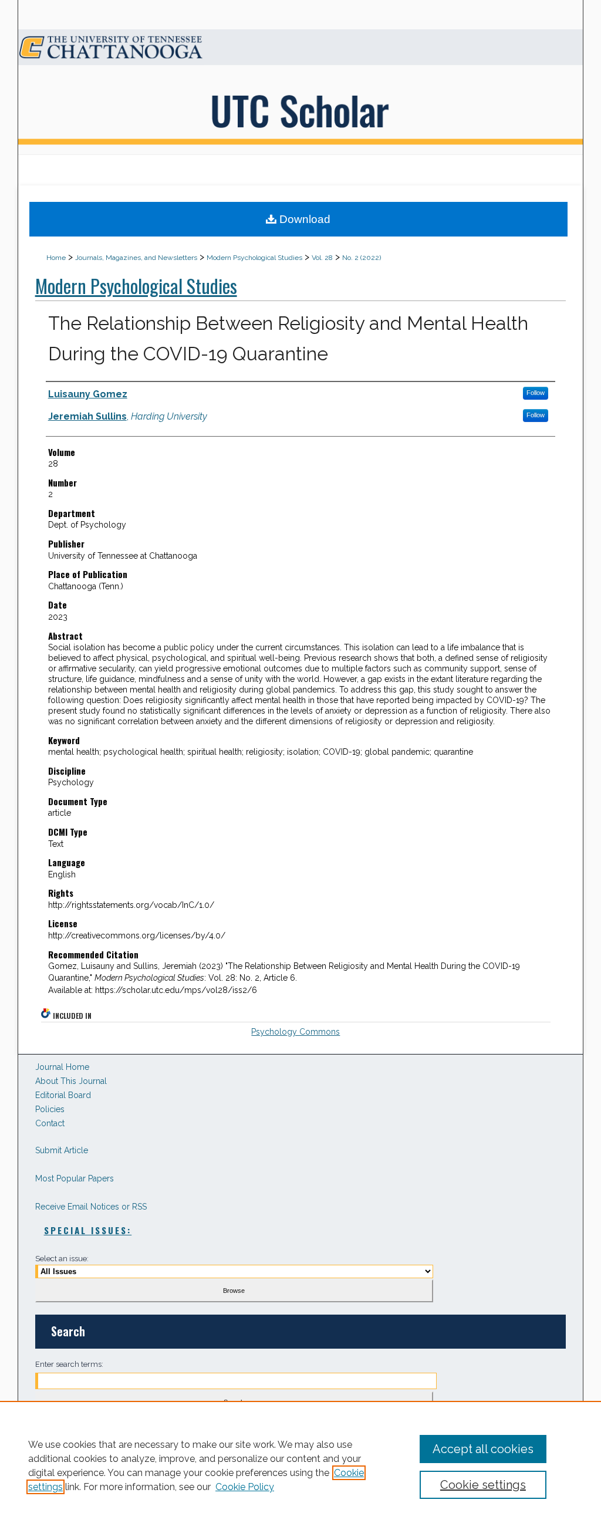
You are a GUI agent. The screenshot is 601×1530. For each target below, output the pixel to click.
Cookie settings (483, 1485)
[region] (300, 1465)
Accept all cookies (483, 1449)
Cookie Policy (244, 1486)
